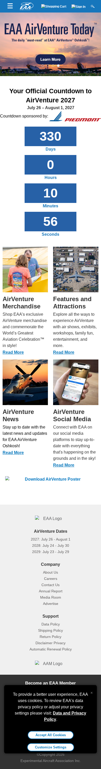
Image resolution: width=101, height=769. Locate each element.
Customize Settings (50, 747)
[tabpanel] (50, 44)
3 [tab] (53, 64)
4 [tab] (58, 64)
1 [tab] (42, 64)
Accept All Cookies (50, 735)
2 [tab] (48, 64)
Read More (13, 352)
